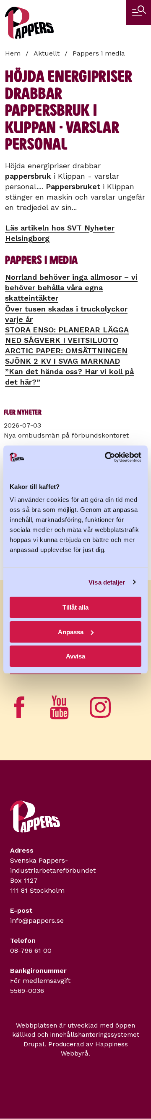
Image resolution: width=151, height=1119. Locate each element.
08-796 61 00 (31, 950)
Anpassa (70, 631)
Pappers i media (99, 53)
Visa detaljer (107, 582)
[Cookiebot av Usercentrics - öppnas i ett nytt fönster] (106, 457)
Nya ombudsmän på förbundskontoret (66, 435)
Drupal (33, 1044)
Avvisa (75, 656)
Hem (13, 53)
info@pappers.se (37, 920)
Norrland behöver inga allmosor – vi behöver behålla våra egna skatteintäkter (71, 287)
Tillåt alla (75, 607)
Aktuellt (47, 53)
